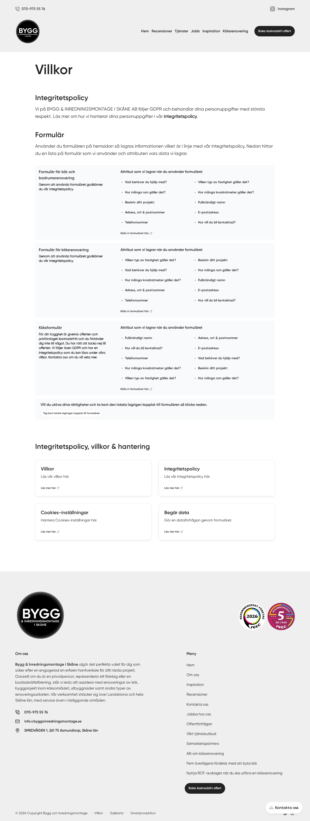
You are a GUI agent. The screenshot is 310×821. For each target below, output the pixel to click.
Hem (145, 31)
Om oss (193, 675)
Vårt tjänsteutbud (201, 734)
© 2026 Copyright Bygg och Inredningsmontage (51, 813)
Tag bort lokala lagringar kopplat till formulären (71, 413)
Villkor (98, 813)
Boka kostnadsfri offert (274, 31)
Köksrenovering (235, 31)
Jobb (195, 31)
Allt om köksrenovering (205, 753)
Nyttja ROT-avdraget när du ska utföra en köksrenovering (234, 773)
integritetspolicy (180, 116)
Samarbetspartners (203, 743)
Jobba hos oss (199, 714)
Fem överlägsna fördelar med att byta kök (222, 763)
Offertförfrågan (199, 724)
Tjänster (181, 31)
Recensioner (162, 31)
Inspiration (211, 31)
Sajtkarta (116, 813)
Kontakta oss (197, 704)
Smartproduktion (143, 813)
